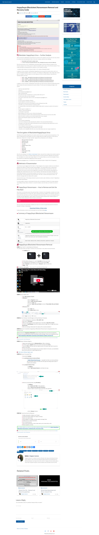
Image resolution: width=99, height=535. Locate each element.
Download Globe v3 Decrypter (38, 208)
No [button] (48, 441)
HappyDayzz (40, 450)
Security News (89, 2)
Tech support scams (81, 2)
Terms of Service (24, 528)
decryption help (35, 450)
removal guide (51, 450)
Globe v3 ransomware (33, 154)
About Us (19, 528)
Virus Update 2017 (20, 452)
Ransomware (47, 2)
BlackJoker (29, 450)
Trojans (62, 2)
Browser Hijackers (55, 2)
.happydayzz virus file (23, 450)
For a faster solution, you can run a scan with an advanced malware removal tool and (38, 427)
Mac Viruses (67, 2)
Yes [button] (28, 441)
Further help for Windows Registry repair (25, 352)
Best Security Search (7, 2)
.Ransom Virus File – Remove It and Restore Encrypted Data (27, 491)
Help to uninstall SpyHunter (27, 339)
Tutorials (73, 2)
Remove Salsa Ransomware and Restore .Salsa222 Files (48, 491)
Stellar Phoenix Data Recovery (34, 360)
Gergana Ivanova (21, 13)
